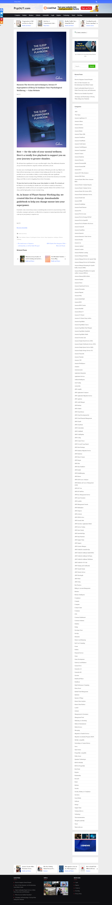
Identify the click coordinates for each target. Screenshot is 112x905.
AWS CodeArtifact (79, 428)
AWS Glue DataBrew (80, 466)
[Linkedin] (1, 16)
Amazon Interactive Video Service (83, 236)
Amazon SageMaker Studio (81, 334)
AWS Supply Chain (79, 540)
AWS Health (78, 470)
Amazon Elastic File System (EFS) (83, 191)
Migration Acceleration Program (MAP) (84, 737)
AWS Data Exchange (80, 447)
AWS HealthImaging (80, 473)
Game (76, 656)
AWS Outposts (78, 511)
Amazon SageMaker (80, 321)
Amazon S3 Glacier (79, 315)
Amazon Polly (78, 295)
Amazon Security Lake (80, 337)
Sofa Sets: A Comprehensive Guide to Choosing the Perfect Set (28, 22)
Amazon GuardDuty (80, 230)
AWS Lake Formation (80, 498)
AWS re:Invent (78, 514)
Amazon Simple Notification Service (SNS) (85, 344)
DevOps (77, 633)
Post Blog (79, 15)
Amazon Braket (78, 131)
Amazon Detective (79, 160)
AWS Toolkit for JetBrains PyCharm (83, 556)
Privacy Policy (17, 1)
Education (77, 637)
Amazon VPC (78, 360)
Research (77, 778)
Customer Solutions (79, 620)
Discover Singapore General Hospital (83, 79)
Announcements (79, 370)
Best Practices (78, 585)
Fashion (24, 15)
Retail (76, 782)
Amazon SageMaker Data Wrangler (83, 328)
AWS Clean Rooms (79, 412)
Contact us (77, 888)
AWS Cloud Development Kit (82, 415)
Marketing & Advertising (81, 720)
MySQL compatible (79, 740)
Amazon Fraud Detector (80, 207)
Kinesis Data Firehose (80, 704)
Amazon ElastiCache (80, 198)
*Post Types (77, 115)
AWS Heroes (78, 476)
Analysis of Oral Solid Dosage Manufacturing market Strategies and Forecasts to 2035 (62, 258)
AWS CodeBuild (79, 431)
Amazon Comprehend (80, 150)
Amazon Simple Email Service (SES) (84, 341)
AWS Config (78, 437)
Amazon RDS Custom (80, 305)
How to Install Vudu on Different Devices (71, 867)
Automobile (46, 15)
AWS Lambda (78, 501)
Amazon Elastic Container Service (83, 188)
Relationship (78, 775)
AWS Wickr (77, 578)
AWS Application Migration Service (83, 396)
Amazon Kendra (79, 239)
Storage (76, 804)
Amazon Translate (79, 357)
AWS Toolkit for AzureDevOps (82, 549)
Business (31, 15)
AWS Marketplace (79, 507)
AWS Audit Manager (80, 402)
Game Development (79, 659)
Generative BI (78, 672)
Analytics (77, 366)
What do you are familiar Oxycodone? (84, 93)
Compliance (78, 598)
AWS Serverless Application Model (83, 524)
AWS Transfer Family (80, 569)
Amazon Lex (78, 243)
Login (52, 15)
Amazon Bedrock (79, 128)
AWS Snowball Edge (80, 533)
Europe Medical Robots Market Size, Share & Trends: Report (92, 868)
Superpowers (50, 237)
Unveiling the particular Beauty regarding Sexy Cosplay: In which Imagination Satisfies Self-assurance (71, 22)
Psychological (33, 237)
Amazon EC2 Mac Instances (82, 173)
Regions (77, 772)
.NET (76, 111)
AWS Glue (77, 463)
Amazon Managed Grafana (81, 256)
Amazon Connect (79, 153)
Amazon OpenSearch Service (82, 286)
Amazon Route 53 (79, 312)
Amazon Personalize (80, 289)
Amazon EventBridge (80, 204)
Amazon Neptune (79, 279)
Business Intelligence (80, 595)
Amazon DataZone (79, 157)
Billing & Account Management (82, 588)
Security (77, 788)
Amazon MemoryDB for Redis (82, 276)
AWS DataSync (78, 454)
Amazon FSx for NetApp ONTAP (83, 217)
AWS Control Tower (79, 441)
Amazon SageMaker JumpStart (82, 331)
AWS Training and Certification (82, 565)
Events (76, 646)
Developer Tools (79, 630)
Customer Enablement (80, 617)
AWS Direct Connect (80, 457)
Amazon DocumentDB (80, 163)
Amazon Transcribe (79, 353)
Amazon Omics (78, 283)
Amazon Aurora (68, 25)
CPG (76, 614)
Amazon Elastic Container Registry (83, 185)
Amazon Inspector (79, 233)
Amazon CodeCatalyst (80, 144)
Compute (77, 601)
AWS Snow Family (79, 530)
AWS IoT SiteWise (79, 491)
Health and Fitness (48, 25)
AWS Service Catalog (80, 527)
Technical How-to (79, 811)
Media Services (78, 727)
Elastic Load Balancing (80, 640)
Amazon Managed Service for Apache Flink (85, 259)
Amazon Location (79, 249)
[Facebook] (1, 10)
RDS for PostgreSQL (80, 766)
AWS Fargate (78, 460)
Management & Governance (81, 714)
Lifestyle (38, 15)
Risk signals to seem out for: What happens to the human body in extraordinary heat (50, 868)
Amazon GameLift (79, 227)
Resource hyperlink (22, 228)
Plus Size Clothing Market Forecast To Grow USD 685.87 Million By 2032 (27, 868)
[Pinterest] (1, 19)
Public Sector (78, 756)
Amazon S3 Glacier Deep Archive (83, 318)
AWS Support (78, 543)
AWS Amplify (78, 389)
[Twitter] (1, 13)
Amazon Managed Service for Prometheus (85, 262)
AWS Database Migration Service (83, 450)
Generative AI (78, 669)
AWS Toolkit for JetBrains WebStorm (84, 559)
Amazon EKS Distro (80, 176)
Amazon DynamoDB (80, 166)
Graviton (77, 675)
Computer (17, 15)
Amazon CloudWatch (80, 141)
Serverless (77, 795)
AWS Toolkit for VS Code (81, 562)
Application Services (80, 376)
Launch (76, 707)
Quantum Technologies (80, 759)
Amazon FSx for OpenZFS (81, 220)
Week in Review (79, 827)
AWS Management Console (81, 504)
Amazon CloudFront (80, 137)
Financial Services (79, 653)
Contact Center (78, 607)
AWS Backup (78, 405)
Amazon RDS (78, 302)
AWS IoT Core (78, 488)
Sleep (46, 237)
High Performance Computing (82, 685)
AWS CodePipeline (79, 434)
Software (77, 801)
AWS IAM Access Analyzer (81, 479)
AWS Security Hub (79, 520)
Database (77, 624)
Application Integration (80, 373)
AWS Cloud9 (78, 421)
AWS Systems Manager (80, 546)
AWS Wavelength (79, 575)
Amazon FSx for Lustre (80, 214)
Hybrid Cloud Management (81, 691)
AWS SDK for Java (79, 517)
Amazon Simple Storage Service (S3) (84, 350)
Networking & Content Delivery (82, 743)
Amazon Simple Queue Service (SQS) (84, 347)
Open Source (78, 749)
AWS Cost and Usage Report (82, 444)
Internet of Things (79, 698)
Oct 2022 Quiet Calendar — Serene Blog (37, 258)
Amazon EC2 (78, 170)
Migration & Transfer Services (82, 733)
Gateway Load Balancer (80, 662)
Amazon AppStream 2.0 (81, 118)
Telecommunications (80, 817)
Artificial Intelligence (80, 379)
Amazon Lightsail (79, 246)
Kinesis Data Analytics (80, 701)
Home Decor (25, 25)
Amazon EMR (78, 201)
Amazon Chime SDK (80, 134)
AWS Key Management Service (82, 494)
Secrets (42, 237)
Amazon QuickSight (80, 299)
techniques (56, 237)
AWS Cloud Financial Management (83, 418)
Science (38, 237)
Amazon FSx (78, 210)
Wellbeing (19, 239)
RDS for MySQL (79, 762)
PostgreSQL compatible (80, 753)
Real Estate (77, 769)
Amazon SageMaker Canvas (82, 324)
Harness (28, 237)
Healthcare (77, 682)
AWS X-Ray (78, 582)
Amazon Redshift (79, 308)
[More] (1, 22)
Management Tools (79, 717)
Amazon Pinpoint (79, 292)
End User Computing (80, 643)
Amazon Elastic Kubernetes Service (83, 194)
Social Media (78, 798)
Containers (77, 611)
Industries (77, 695)
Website (60, 237)
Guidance (24, 237)
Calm (20, 237)
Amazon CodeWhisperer (81, 147)
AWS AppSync (78, 399)
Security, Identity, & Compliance (83, 791)
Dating (76, 627)
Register (59, 15)
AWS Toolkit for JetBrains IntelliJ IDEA (84, 553)
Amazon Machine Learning (81, 252)
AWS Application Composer (81, 392)
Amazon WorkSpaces (80, 363)
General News (78, 666)
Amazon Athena (79, 121)
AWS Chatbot (78, 408)
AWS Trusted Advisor (80, 572)
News (76, 746)
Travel (73, 15)
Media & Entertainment (80, 724)
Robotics (77, 785)
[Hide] (0, 25)
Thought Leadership (79, 820)
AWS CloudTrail (79, 425)
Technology (66, 15)
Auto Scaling (78, 383)
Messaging (77, 730)
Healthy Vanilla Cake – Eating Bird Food (49, 22)
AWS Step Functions (80, 536)
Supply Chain (78, 808)
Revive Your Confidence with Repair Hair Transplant (92, 22)
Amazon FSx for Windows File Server (84, 223)
